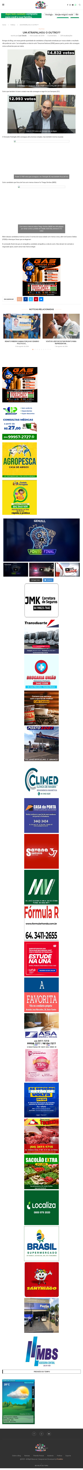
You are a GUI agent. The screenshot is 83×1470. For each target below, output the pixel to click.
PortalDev (60, 1459)
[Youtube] (73, 5)
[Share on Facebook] (25, 299)
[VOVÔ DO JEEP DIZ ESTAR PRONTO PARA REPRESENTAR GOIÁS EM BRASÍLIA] (61, 326)
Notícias (27, 1456)
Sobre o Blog (16, 1456)
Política (13, 25)
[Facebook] (67, 5)
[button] (41, 15)
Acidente (50, 1456)
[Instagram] (70, 5)
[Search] (80, 5)
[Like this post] (20, 299)
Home (4, 25)
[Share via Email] (41, 299)
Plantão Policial (38, 1456)
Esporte (68, 1456)
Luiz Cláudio (22, 36)
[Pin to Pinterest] (36, 299)
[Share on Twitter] (31, 299)
